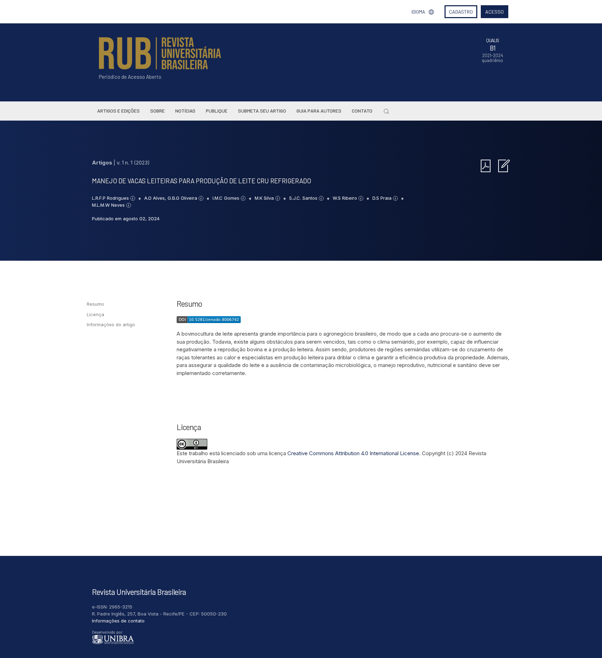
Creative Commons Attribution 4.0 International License (353, 453)
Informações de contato (118, 620)
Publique (216, 111)
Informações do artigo (111, 324)
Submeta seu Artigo (262, 111)
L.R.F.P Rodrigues (111, 198)
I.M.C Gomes (227, 198)
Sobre (157, 111)
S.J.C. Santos (304, 198)
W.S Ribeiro (345, 198)
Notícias (185, 111)
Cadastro (461, 12)
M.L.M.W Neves (109, 205)
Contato (362, 111)
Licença (95, 314)
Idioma (418, 12)
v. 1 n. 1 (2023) (133, 162)
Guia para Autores (318, 111)
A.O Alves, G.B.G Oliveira (171, 198)
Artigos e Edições (118, 111)
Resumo (95, 304)
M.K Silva (265, 198)
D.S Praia (382, 198)
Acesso (494, 12)
